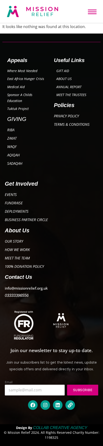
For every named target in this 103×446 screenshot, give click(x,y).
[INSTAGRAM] (45, 405)
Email (8, 382)
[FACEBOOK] (33, 405)
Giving (16, 119)
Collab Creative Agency (60, 427)
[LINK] (70, 405)
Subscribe (82, 390)
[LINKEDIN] (58, 405)
